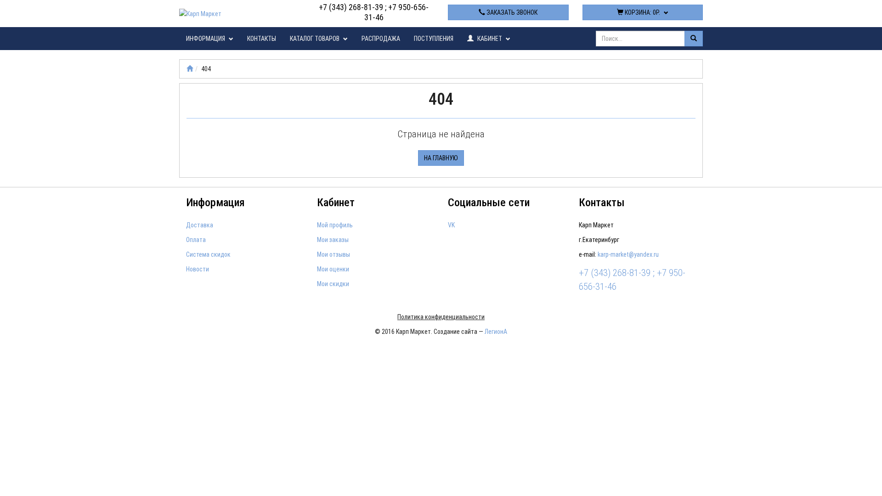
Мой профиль (335, 225)
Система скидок (208, 254)
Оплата (196, 239)
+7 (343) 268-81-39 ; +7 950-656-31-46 (374, 12)
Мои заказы (333, 239)
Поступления (433, 38)
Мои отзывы (333, 254)
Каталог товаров (315, 38)
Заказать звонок (511, 12)
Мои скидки (333, 283)
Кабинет (489, 38)
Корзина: (641, 12)
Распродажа (381, 38)
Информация (206, 38)
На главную (441, 158)
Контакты (261, 38)
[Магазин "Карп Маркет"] (190, 69)
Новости (197, 269)
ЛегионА (496, 331)
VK (451, 225)
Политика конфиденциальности (441, 317)
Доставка (199, 225)
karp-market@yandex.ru (628, 254)
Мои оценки (333, 269)
